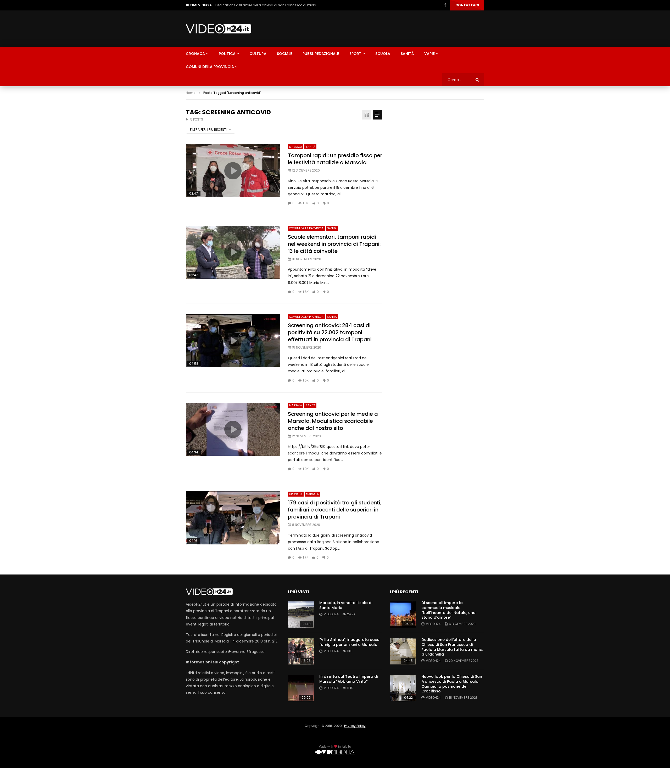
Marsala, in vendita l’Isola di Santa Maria (345, 605)
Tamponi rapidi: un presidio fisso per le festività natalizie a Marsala (335, 159)
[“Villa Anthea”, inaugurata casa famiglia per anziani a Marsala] (301, 651)
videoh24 (331, 614)
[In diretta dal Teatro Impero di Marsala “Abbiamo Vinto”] (301, 688)
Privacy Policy (355, 726)
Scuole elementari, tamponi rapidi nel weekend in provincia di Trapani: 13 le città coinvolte (334, 244)
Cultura (257, 53)
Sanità (407, 53)
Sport (355, 53)
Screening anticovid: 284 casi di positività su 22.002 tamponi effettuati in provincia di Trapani (330, 332)
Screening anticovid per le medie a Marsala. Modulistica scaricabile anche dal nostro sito (333, 421)
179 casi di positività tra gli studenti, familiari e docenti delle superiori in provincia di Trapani (335, 509)
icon (233, 170)
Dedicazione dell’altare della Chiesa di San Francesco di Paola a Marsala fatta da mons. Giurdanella (267, 5)
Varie (429, 53)
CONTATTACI (467, 5)
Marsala (295, 147)
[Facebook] (445, 5)
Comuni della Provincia (210, 66)
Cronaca (195, 53)
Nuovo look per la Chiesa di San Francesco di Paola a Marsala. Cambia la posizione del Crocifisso (451, 684)
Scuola (382, 53)
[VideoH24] (218, 28)
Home (191, 92)
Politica (227, 53)
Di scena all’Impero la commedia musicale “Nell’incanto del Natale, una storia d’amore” (448, 610)
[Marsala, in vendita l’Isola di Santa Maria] (301, 614)
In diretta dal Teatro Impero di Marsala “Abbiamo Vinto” (348, 679)
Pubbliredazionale (321, 53)
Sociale (284, 53)
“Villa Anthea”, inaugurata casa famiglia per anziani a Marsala (349, 642)
